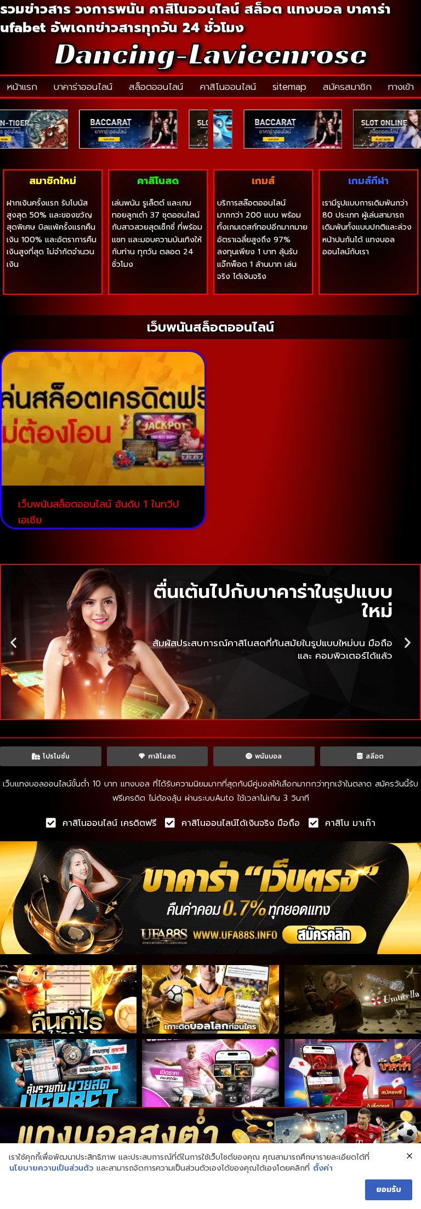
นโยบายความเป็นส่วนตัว (51, 1168)
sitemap (289, 86)
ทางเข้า (401, 86)
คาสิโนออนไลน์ (228, 86)
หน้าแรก (22, 86)
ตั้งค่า (323, 1168)
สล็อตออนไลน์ (156, 86)
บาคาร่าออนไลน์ (83, 86)
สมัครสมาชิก (347, 86)
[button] (13, 642)
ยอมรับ (388, 1189)
